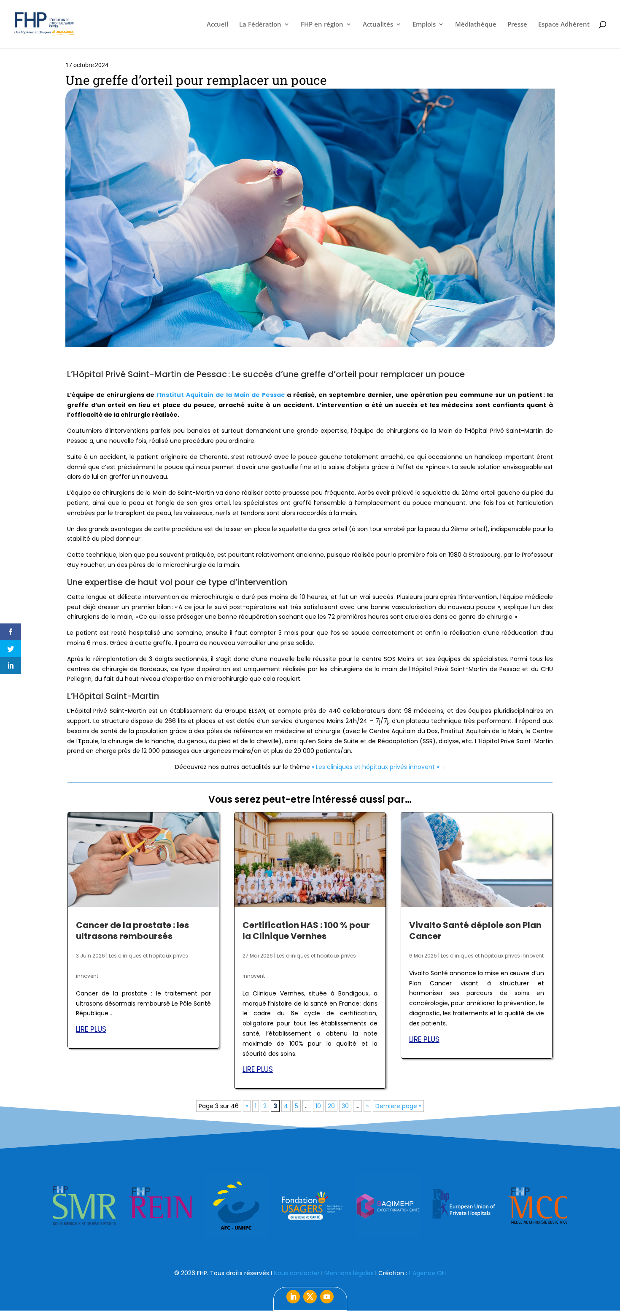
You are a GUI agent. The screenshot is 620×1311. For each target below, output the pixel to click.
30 (345, 1106)
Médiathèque (475, 24)
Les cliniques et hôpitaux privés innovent (492, 955)
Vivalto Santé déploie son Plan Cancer (475, 930)
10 (318, 1106)
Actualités (378, 24)
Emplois (424, 24)
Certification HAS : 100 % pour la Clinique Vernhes (306, 930)
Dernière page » (398, 1106)
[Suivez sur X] (310, 1296)
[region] (310, 1205)
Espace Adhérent (564, 24)
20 (331, 1106)
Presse (517, 24)
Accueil (217, 24)
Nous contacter (297, 1273)
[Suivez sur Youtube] (327, 1296)
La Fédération (260, 24)
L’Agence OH (427, 1273)
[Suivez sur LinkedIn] (293, 1296)
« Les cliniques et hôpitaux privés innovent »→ (378, 767)
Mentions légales (349, 1273)
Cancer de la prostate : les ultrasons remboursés (132, 930)
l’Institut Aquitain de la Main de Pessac (220, 395)
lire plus (91, 1029)
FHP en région (322, 24)
